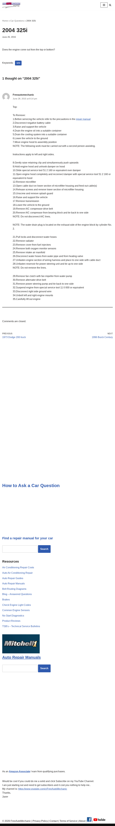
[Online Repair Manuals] (21, 652)
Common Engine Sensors (16, 610)
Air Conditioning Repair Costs (18, 567)
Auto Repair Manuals (13, 583)
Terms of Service (68, 821)
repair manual (83, 119)
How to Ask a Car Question (31, 485)
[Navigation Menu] (104, 5)
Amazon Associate (19, 771)
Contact (53, 821)
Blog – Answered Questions (17, 594)
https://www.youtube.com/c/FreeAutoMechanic (42, 789)
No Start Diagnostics (13, 615)
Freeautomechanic (23, 95)
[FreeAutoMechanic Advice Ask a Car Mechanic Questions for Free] (11, 5)
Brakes (6, 599)
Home (5, 21)
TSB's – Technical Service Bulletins (21, 626)
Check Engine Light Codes (16, 605)
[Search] (110, 5)
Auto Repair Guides (12, 578)
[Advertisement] (57, 369)
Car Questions (17, 21)
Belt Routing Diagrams (14, 589)
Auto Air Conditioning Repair (17, 573)
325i (18, 63)
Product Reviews (11, 621)
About (82, 821)
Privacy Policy (40, 821)
